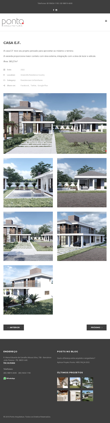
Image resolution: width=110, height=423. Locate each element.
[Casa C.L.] (75, 382)
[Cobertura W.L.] (63, 395)
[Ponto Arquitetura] (13, 22)
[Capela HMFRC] (63, 382)
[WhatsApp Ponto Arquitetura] (9, 378)
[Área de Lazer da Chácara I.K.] (88, 382)
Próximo (95, 327)
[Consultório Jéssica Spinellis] (75, 395)
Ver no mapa (9, 363)
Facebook (25, 85)
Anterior (15, 327)
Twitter (33, 85)
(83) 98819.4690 (10, 373)
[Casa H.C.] (88, 395)
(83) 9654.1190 (24, 373)
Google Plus (43, 85)
